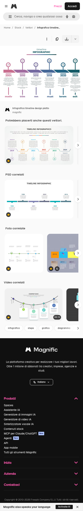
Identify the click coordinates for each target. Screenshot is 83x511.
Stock (18, 27)
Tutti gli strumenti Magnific (20, 452)
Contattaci (12, 485)
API (6, 443)
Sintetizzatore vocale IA (19, 424)
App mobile (11, 447)
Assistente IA (12, 410)
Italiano (41, 382)
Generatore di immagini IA (20, 414)
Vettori (29, 27)
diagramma (64, 328)
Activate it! (64, 506)
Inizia (7, 462)
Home (7, 27)
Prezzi (58, 6)
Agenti (11, 438)
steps (31, 328)
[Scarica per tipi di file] (75, 39)
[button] (41, 382)
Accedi (72, 6)
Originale (25, 52)
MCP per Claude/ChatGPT (23, 433)
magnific (17, 112)
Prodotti (10, 398)
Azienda (10, 473)
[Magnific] (41, 351)
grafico (46, 328)
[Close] (77, 507)
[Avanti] (78, 145)
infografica (14, 328)
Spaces (8, 405)
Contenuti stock (14, 429)
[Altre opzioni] (47, 39)
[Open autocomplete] (8, 16)
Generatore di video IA (17, 419)
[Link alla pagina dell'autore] (7, 110)
